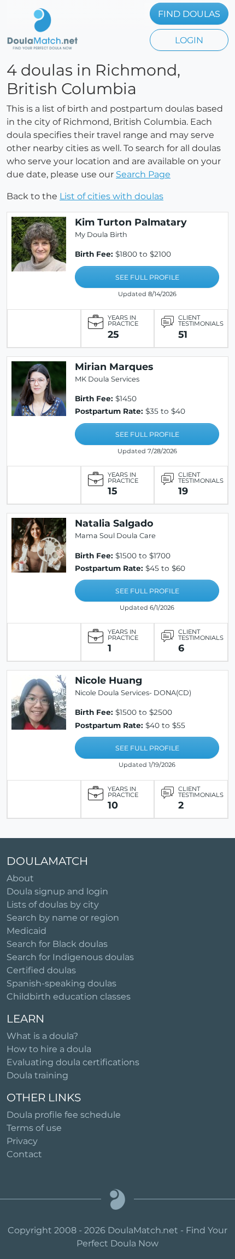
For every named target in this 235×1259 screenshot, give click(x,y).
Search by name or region (63, 918)
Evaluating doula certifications (73, 1062)
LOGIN (189, 40)
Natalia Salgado (114, 523)
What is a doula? (42, 1036)
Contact (24, 1154)
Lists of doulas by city (53, 904)
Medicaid (26, 931)
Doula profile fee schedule (64, 1115)
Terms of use (34, 1128)
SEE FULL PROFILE (147, 277)
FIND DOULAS (189, 14)
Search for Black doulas (57, 944)
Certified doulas (41, 970)
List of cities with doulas (111, 196)
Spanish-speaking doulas (61, 983)
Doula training (37, 1075)
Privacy (22, 1141)
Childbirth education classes (69, 996)
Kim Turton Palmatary (131, 222)
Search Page (143, 174)
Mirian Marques (114, 366)
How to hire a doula (49, 1049)
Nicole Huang (108, 680)
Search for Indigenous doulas (70, 957)
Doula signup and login (57, 891)
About (20, 878)
